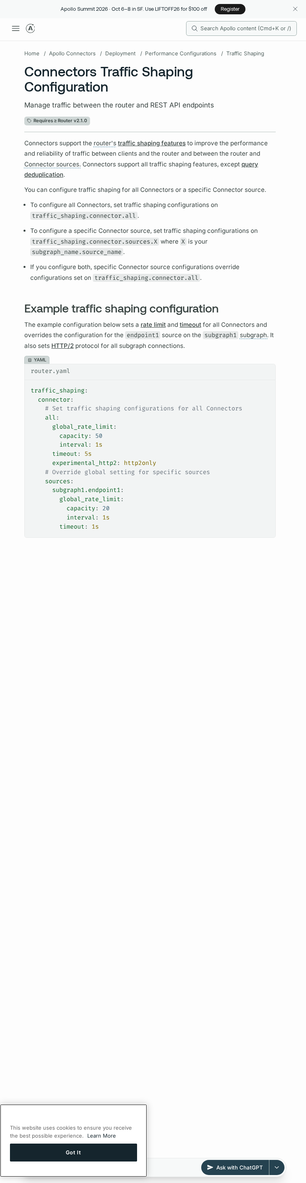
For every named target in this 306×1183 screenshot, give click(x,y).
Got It (73, 1152)
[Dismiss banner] (295, 9)
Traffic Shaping (245, 53)
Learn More (101, 1135)
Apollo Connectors (72, 53)
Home (31, 53)
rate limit (153, 324)
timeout (190, 324)
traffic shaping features (152, 143)
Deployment (120, 53)
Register (230, 9)
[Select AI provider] (276, 1167)
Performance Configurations (180, 53)
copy (264, 370)
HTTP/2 (62, 345)
